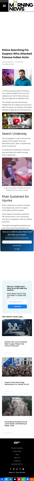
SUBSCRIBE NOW (17, 245)
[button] (17, 233)
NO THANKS (17, 249)
